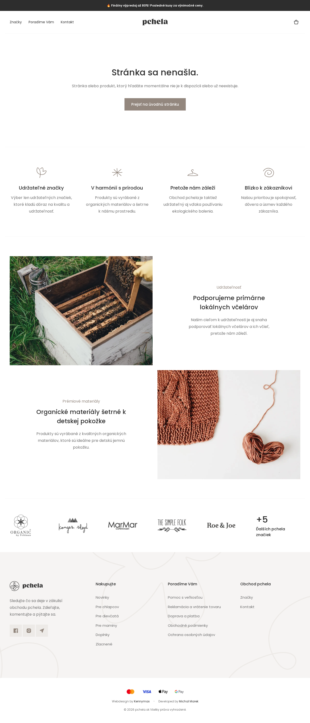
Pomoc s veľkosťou (185, 597)
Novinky (102, 597)
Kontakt (67, 22)
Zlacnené (104, 644)
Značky (16, 22)
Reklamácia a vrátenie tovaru (194, 606)
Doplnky (102, 634)
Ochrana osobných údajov (191, 634)
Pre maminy (106, 625)
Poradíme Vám (41, 22)
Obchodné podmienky (188, 625)
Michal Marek (188, 701)
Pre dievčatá (107, 616)
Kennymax (142, 701)
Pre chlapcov (107, 606)
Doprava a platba (184, 616)
